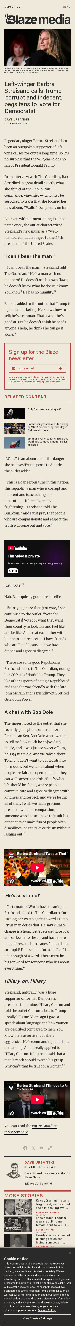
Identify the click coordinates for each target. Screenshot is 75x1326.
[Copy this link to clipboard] (50, 1148)
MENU (66, 7)
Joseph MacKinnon (47, 1213)
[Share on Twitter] (33, 1148)
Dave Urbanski (16, 119)
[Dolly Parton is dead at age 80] (14, 413)
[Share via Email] (42, 1148)
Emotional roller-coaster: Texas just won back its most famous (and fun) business (48, 442)
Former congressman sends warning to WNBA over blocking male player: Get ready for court (48, 427)
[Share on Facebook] (25, 1148)
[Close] (70, 1252)
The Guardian (49, 177)
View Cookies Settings (37, 1318)
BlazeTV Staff (45, 1230)
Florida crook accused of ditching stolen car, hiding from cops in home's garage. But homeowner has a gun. (53, 1239)
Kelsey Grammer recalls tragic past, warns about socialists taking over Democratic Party (53, 1204)
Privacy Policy (48, 377)
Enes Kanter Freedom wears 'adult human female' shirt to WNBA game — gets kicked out (52, 1222)
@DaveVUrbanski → (38, 1183)
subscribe (12, 7)
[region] (37, 1286)
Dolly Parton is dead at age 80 (44, 409)
